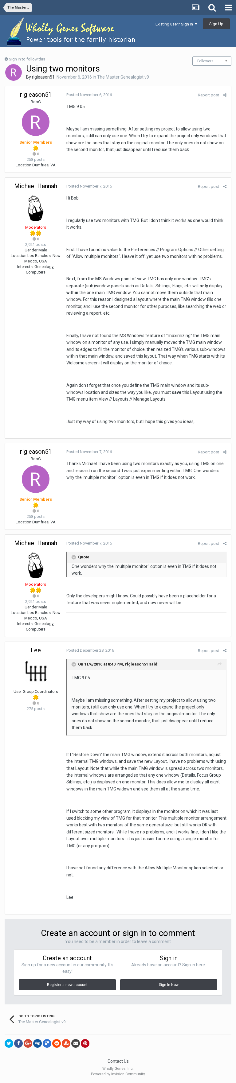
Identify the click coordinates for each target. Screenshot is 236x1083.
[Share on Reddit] (56, 1043)
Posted (89, 94)
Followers (205, 61)
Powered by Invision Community (118, 1074)
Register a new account (67, 985)
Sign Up (216, 23)
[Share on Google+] (28, 1043)
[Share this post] (224, 95)
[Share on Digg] (37, 1043)
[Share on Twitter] (9, 1043)
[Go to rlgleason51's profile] (13, 72)
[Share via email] (75, 1043)
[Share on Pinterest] (85, 1043)
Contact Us (118, 1061)
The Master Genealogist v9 (123, 77)
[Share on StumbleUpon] (66, 1043)
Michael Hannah (35, 186)
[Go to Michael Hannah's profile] (35, 207)
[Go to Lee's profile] (35, 671)
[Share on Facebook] (18, 1043)
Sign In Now (169, 985)
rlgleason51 (43, 77)
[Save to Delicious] (47, 1043)
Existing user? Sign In (175, 24)
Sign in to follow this (27, 59)
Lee (36, 650)
